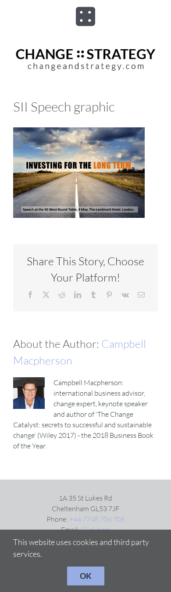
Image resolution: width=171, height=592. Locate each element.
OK (86, 576)
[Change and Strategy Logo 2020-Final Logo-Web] (85, 49)
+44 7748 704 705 (97, 519)
